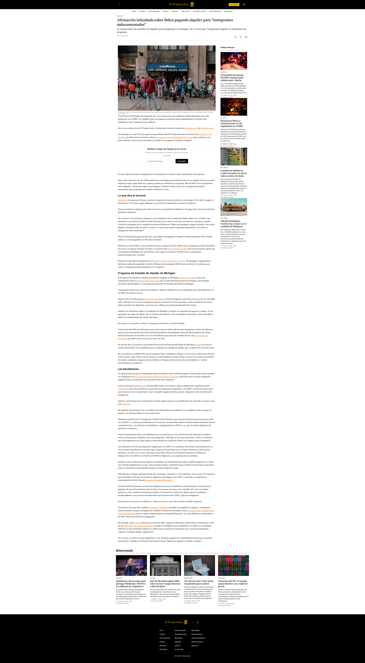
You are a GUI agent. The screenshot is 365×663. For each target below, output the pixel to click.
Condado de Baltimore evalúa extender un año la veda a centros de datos (234, 173)
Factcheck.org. (191, 128)
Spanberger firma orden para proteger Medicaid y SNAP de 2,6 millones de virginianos (131, 583)
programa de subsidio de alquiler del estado (174, 137)
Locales (142, 11)
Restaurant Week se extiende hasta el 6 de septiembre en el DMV (232, 123)
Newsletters (196, 630)
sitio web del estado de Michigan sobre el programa (157, 376)
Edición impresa (197, 634)
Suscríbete (234, 4)
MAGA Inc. (122, 200)
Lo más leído (179, 649)
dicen (184, 425)
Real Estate (185, 11)
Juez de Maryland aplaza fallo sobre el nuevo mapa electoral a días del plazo (165, 583)
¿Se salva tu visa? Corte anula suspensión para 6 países (198, 582)
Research (195, 645)
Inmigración (188, 578)
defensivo (126, 404)
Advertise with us (197, 641)
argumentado (124, 388)
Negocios (175, 11)
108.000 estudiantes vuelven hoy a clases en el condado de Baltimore (233, 223)
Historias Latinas (199, 11)
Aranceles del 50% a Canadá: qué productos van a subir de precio (232, 583)
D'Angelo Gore (207, 128)
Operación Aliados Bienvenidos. (159, 480)
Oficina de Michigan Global (147, 280)
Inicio (134, 11)
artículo (142, 385)
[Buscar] (120, 4)
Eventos (166, 11)
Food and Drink (153, 11)
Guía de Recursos (215, 11)
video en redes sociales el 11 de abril (169, 261)
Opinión (177, 645)
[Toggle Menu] (244, 4)
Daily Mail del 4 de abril (177, 248)
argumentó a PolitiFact (158, 507)
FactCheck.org (122, 36)
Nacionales (228, 11)
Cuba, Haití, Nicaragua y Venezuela (138, 525)
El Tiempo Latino (226, 143)
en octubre (192, 277)
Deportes (178, 641)
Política (120, 16)
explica (138, 522)
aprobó (198, 344)
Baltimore (224, 167)
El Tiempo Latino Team (228, 95)
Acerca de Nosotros (198, 638)
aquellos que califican (155, 299)
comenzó (183, 277)
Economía (221, 578)
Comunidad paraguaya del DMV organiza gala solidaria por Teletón (232, 77)
